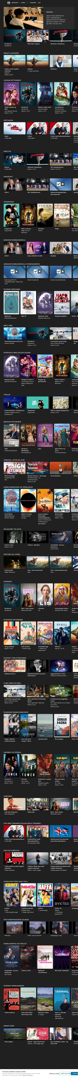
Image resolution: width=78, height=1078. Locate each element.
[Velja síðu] (19, 2)
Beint (23, 2)
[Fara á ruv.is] (8, 2)
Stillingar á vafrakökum (54, 1073)
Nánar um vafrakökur (27, 1075)
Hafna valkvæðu (65, 1073)
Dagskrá (33, 2)
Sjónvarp (15, 2)
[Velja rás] (27, 2)
